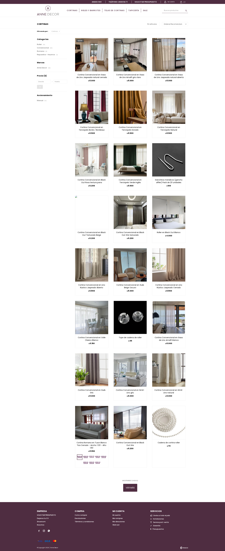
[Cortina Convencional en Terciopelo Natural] (168, 107)
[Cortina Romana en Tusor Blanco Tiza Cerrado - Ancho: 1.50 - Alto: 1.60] (85, 457)
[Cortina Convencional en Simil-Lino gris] (130, 370)
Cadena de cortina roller (169, 442)
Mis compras (118, 518)
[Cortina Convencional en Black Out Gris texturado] (130, 212)
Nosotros (40, 525)
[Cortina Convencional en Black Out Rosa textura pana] (91, 159)
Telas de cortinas (114, 10)
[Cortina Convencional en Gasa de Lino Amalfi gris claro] (130, 54)
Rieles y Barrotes (90, 10)
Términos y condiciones (84, 521)
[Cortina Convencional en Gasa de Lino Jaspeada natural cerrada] (91, 54)
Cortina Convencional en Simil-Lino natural (168, 391)
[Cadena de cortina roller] (168, 422)
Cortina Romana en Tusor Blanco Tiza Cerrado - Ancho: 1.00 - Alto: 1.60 (92, 445)
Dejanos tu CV (43, 518)
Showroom (41, 521)
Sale (145, 10)
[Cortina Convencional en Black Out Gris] (130, 422)
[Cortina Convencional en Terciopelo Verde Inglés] (130, 159)
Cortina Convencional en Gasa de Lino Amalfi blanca (169, 338)
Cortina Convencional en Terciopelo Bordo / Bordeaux (92, 128)
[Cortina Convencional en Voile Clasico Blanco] (91, 317)
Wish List (116, 525)
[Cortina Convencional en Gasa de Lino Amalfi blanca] (168, 317)
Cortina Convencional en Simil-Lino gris (130, 391)
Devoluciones (80, 518)
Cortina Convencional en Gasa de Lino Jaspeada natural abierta (169, 76)
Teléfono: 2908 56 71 (118, 2)
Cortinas (72, 10)
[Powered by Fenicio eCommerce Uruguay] (184, 548)
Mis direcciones (119, 521)
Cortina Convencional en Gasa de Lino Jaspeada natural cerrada (91, 76)
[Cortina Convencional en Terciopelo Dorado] (130, 107)
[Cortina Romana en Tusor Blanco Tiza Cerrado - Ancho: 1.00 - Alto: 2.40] (103, 457)
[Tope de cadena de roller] (130, 317)
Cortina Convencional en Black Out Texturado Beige (92, 233)
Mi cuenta (116, 515)
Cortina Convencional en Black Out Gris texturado (130, 233)
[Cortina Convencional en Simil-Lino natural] (168, 370)
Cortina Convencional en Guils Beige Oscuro (130, 286)
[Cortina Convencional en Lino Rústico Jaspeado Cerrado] (168, 265)
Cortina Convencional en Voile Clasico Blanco (91, 338)
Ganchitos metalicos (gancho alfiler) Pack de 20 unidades (168, 181)
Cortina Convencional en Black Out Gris (130, 444)
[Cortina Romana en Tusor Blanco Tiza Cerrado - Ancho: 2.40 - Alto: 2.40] (97, 463)
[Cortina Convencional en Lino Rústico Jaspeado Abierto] (91, 265)
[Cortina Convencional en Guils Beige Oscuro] (130, 265)
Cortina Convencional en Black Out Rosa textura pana (92, 181)
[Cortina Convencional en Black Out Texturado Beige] (91, 212)
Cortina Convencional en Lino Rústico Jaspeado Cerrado (168, 286)
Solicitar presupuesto (146, 2)
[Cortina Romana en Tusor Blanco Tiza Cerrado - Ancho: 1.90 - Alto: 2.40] (91, 463)
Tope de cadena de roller (130, 337)
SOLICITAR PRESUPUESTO (46, 515)
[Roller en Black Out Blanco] (168, 212)
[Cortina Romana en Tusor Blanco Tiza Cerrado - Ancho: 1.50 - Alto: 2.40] (85, 463)
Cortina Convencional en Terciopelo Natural (168, 128)
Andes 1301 (97, 2)
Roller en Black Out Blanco (168, 232)
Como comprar (81, 515)
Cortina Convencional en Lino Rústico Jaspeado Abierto (91, 286)
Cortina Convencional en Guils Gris (91, 391)
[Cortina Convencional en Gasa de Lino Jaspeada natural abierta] (168, 54)
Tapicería (133, 10)
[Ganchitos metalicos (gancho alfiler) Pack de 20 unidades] (168, 159)
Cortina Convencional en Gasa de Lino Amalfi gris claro (130, 76)
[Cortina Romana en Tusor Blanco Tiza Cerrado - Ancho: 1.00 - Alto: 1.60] (91, 422)
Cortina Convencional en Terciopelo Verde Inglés (130, 181)
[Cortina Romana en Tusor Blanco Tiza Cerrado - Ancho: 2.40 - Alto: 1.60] (97, 457)
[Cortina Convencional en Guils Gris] (91, 370)
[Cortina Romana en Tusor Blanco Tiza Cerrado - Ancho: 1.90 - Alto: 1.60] (91, 457)
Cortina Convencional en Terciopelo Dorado (130, 128)
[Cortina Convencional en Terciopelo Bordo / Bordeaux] (91, 107)
